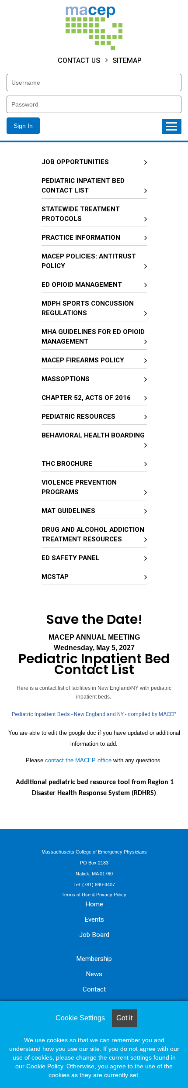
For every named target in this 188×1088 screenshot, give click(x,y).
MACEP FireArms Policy (83, 360)
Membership (94, 959)
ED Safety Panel (71, 558)
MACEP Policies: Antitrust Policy (89, 261)
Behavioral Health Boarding (93, 435)
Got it (124, 1018)
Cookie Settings (80, 1018)
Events (94, 919)
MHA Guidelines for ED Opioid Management (93, 336)
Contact (94, 989)
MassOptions (66, 379)
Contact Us (79, 60)
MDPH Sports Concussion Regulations (88, 308)
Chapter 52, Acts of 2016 (86, 398)
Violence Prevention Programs (79, 487)
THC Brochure (67, 463)
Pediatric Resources (78, 416)
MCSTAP (55, 577)
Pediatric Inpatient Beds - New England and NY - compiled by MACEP (94, 714)
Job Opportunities (75, 162)
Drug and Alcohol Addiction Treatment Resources (93, 534)
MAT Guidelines (68, 511)
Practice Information (81, 237)
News (94, 974)
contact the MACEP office (78, 760)
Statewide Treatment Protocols (81, 214)
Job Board (94, 935)
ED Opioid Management (82, 284)
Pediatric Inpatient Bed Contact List (83, 185)
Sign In (23, 125)
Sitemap (127, 60)
